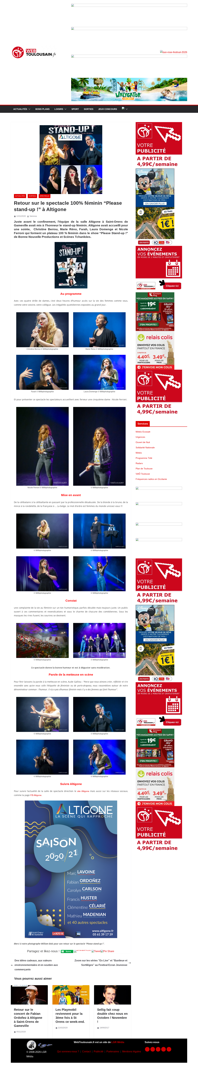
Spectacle (44, 196)
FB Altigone (35, 795)
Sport (75, 109)
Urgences (140, 437)
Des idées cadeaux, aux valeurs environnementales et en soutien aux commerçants (36, 965)
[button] (28, 109)
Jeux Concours (107, 109)
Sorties (88, 109)
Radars (139, 463)
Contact (86, 1051)
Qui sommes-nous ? (68, 1051)
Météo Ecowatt (143, 431)
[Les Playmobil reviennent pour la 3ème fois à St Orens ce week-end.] (70, 987)
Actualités (20, 109)
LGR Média (117, 1042)
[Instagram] (152, 1049)
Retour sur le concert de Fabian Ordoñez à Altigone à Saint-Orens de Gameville (28, 1017)
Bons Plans (42, 109)
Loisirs (58, 109)
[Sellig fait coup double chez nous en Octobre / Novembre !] (112, 987)
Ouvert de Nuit (143, 442)
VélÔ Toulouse (143, 474)
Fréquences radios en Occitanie (151, 479)
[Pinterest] (169, 1049)
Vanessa (33, 216)
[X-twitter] (163, 1049)
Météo (139, 453)
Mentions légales (131, 1051)
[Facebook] (147, 1049)
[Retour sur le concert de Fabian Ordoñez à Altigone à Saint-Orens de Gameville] (29, 987)
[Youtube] (158, 1049)
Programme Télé (144, 458)
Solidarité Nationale (145, 447)
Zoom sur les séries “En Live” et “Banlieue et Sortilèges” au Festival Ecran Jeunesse (101, 962)
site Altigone (83, 791)
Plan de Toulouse (144, 468)
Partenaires (112, 1051)
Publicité (98, 1051)
